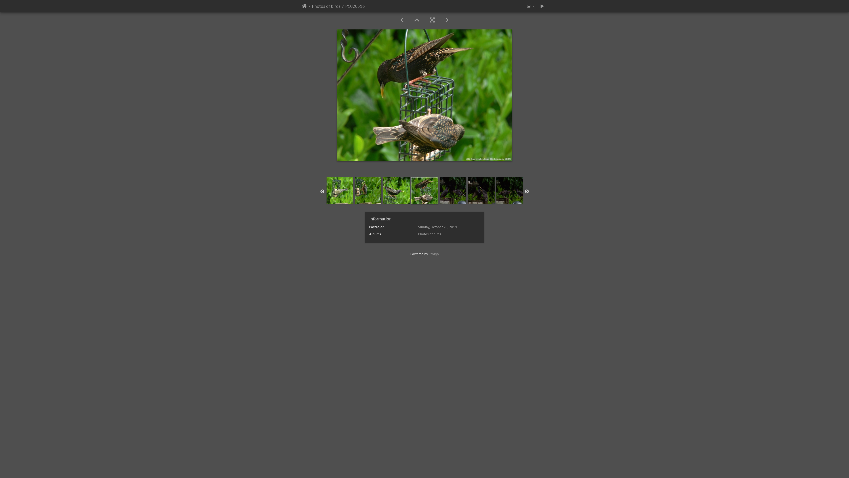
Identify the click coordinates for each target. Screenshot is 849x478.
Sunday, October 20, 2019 (437, 227)
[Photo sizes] (530, 6)
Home (304, 6)
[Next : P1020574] (447, 20)
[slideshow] (542, 6)
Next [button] (527, 191)
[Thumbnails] (416, 20)
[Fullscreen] (432, 20)
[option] (340, 190)
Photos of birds (326, 6)
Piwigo (433, 254)
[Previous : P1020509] (402, 20)
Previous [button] (322, 191)
